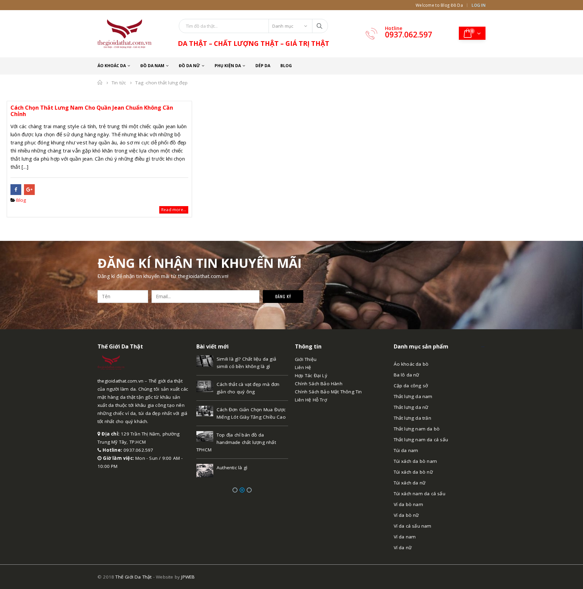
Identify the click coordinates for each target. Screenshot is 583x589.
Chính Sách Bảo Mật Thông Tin (328, 392)
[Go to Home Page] (100, 83)
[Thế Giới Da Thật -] (124, 33)
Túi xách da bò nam (415, 461)
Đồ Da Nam (152, 65)
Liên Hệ (303, 367)
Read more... (173, 210)
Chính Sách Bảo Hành (318, 384)
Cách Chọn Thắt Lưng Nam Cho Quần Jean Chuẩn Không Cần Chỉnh (91, 111)
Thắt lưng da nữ (411, 407)
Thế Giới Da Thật (133, 577)
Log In (478, 5)
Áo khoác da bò (411, 364)
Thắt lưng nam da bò (417, 429)
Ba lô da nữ (406, 375)
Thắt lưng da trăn (412, 418)
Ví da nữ (403, 547)
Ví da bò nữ (406, 515)
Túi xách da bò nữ (413, 472)
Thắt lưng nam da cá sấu (421, 440)
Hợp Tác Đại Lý (311, 375)
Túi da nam (406, 450)
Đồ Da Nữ (189, 65)
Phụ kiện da (228, 65)
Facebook (15, 189)
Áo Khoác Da (112, 65)
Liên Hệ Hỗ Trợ (311, 400)
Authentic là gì (232, 468)
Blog (286, 65)
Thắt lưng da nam (413, 396)
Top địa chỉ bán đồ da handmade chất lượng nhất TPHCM (236, 442)
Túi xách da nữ (410, 483)
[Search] (320, 26)
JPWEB (188, 577)
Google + (29, 189)
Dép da (262, 65)
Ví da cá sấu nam (413, 526)
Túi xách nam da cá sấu (419, 493)
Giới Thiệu (305, 359)
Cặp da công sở (411, 386)
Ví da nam (405, 537)
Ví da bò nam (408, 504)
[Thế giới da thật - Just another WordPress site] (111, 362)
